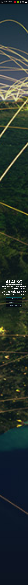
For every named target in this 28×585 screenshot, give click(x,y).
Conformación (14, 299)
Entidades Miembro (14, 302)
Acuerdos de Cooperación (14, 305)
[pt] (18, 1)
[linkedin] (23, 2)
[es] (15, 1)
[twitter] (21, 2)
